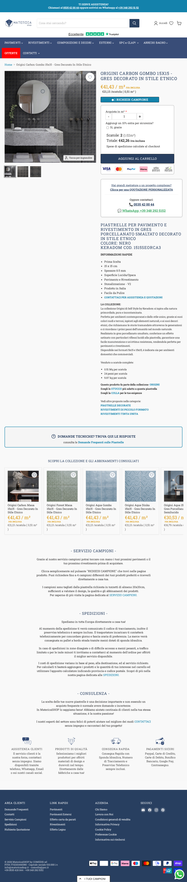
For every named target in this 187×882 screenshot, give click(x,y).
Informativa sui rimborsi (110, 839)
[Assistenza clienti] (27, 756)
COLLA (115, 393)
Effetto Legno (58, 829)
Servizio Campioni (15, 819)
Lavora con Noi (104, 814)
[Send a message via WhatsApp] (179, 874)
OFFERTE (11, 53)
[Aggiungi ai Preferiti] (90, 77)
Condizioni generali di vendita (112, 819)
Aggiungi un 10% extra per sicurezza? (129, 123)
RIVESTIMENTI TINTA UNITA (119, 413)
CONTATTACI (142, 721)
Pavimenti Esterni (60, 814)
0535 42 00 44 (71, 7)
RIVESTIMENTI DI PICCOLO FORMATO (125, 409)
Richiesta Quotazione (17, 829)
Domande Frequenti (16, 809)
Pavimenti (56, 809)
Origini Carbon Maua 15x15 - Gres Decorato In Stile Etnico (23, 508)
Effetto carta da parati (63, 819)
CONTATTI (30, 53)
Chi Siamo (101, 809)
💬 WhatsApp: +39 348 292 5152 (141, 210)
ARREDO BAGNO (155, 42)
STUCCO (116, 388)
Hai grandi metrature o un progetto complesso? (141, 187)
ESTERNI (105, 42)
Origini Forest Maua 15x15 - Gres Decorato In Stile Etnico (62, 508)
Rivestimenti (57, 824)
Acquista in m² (115, 111)
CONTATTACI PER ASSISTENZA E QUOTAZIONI (133, 297)
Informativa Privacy (107, 824)
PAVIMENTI (13, 42)
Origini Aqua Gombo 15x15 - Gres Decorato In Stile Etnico (101, 508)
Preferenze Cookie (106, 834)
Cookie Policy (103, 829)
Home (8, 64)
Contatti (9, 814)
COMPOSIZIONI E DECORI (74, 42)
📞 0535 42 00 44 (141, 204)
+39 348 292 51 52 (128, 7)
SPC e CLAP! (128, 42)
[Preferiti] (171, 23)
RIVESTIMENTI (39, 42)
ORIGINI (155, 384)
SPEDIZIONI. (111, 675)
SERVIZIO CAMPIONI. (123, 595)
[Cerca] (134, 23)
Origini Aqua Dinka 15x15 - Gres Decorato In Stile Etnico (140, 508)
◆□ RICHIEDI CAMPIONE (130, 99)
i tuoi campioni (95, 878)
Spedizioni (11, 824)
